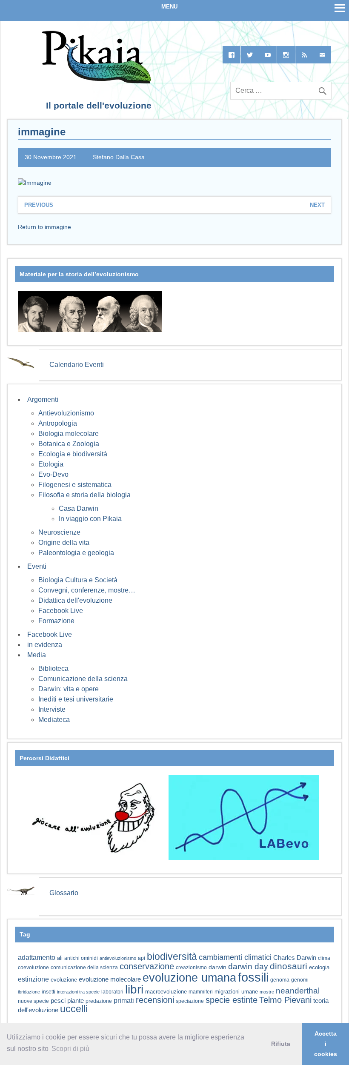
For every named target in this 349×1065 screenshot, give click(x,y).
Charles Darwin (294, 957)
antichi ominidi (81, 958)
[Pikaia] (95, 81)
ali (60, 958)
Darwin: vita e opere (68, 689)
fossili (253, 977)
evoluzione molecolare (110, 979)
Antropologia (57, 423)
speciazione (190, 1001)
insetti (48, 992)
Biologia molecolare (68, 433)
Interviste (52, 709)
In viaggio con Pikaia (90, 518)
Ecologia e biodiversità (72, 454)
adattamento (36, 957)
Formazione (56, 620)
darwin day (248, 966)
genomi (300, 980)
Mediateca (54, 719)
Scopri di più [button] (70, 1048)
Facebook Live (60, 610)
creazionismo (191, 967)
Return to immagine (44, 226)
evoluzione (64, 979)
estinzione (33, 979)
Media (36, 654)
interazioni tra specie (78, 991)
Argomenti (42, 399)
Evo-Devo (53, 474)
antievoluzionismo (118, 958)
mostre (267, 991)
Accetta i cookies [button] (325, 1043)
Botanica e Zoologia (68, 443)
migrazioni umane (236, 991)
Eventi (36, 566)
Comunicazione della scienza (83, 678)
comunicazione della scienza (84, 968)
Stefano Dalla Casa (119, 157)
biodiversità (172, 956)
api (141, 958)
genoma (279, 979)
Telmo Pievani (285, 1000)
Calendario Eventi (76, 364)
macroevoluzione (166, 991)
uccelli (74, 1009)
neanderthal (298, 990)
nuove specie (33, 1001)
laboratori (112, 991)
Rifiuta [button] (280, 1043)
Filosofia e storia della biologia (84, 494)
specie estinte (231, 1000)
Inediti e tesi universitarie (75, 699)
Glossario (63, 892)
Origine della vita (63, 542)
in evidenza (44, 644)
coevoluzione (33, 968)
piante (75, 1000)
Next (317, 205)
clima (324, 958)
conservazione (147, 966)
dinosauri (288, 966)
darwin (217, 967)
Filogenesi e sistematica (75, 484)
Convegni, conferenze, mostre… (86, 590)
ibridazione (29, 991)
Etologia (50, 464)
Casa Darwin (78, 508)
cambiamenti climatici (235, 957)
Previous (38, 205)
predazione (99, 1001)
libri (134, 989)
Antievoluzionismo (66, 413)
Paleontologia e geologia (76, 552)
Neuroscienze (59, 532)
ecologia (319, 968)
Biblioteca (53, 668)
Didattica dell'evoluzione (75, 600)
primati (124, 1000)
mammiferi (201, 992)
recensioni (155, 1000)
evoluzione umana (189, 977)
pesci (58, 1000)
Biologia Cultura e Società (77, 580)
